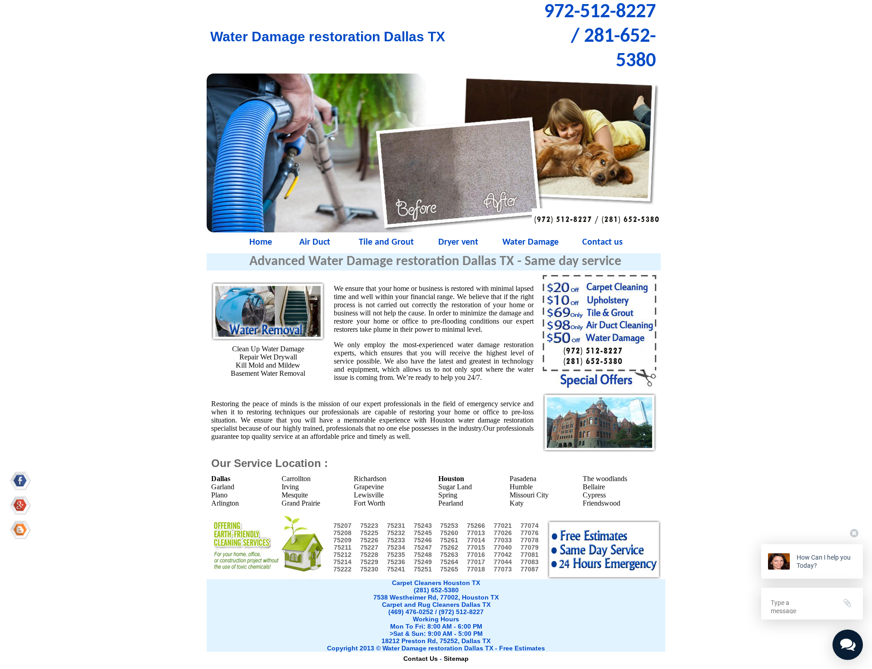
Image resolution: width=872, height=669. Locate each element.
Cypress (594, 495)
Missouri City (529, 495)
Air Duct (314, 242)
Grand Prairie (301, 503)
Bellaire (594, 487)
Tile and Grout (386, 242)
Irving (290, 487)
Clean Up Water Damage (268, 349)
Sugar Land (455, 487)
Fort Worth (369, 503)
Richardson (370, 478)
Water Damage (530, 242)
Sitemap (456, 658)
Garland (222, 487)
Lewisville (369, 495)
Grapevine (369, 487)
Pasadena (523, 478)
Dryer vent (458, 242)
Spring (447, 495)
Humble (521, 487)
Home (242, 242)
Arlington (225, 503)
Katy (517, 503)
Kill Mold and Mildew (268, 365)
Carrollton (296, 478)
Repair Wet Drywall (268, 357)
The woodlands (605, 478)
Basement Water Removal (268, 373)
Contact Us (420, 658)
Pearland (450, 503)
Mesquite (295, 495)
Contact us (602, 242)
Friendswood (601, 503)
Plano (219, 495)
